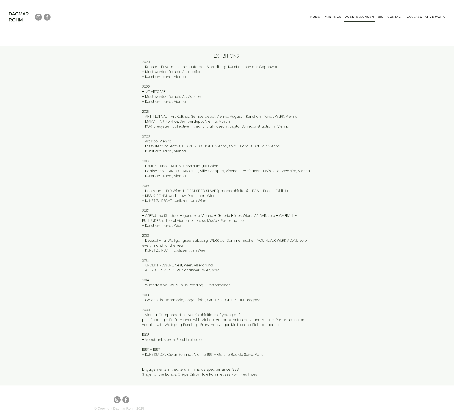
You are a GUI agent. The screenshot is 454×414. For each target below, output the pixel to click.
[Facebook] (47, 17)
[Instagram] (38, 17)
